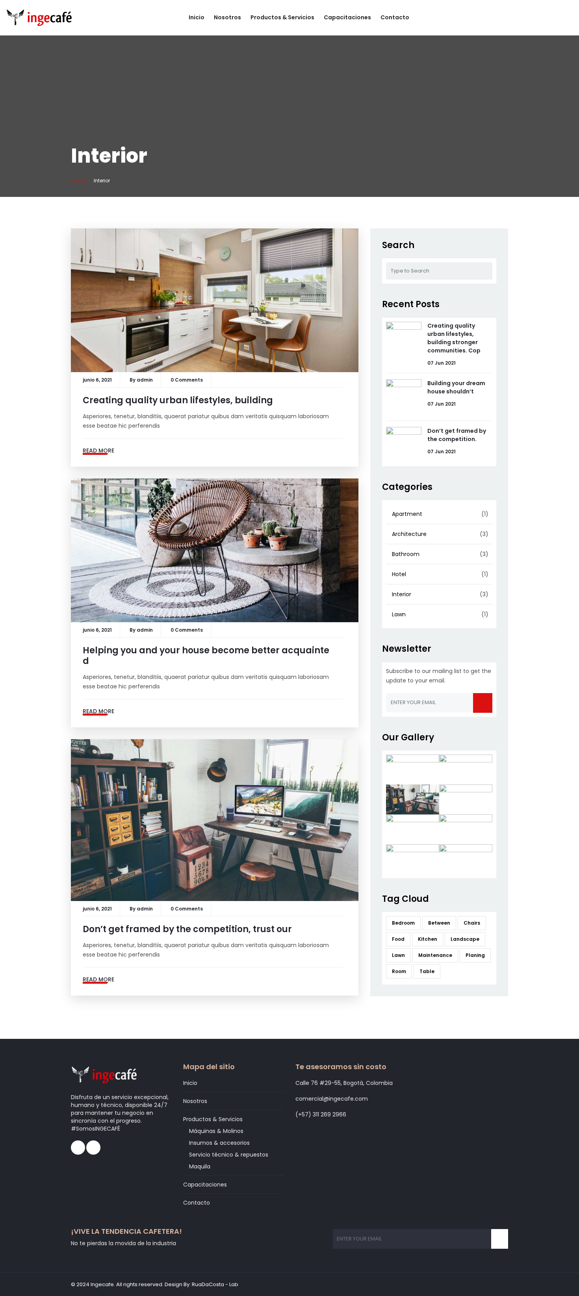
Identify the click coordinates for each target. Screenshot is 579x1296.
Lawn (399, 614)
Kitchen (427, 939)
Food (398, 939)
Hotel (399, 574)
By (133, 379)
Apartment (407, 514)
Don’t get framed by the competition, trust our (187, 929)
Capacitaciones (347, 17)
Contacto (394, 17)
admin (145, 379)
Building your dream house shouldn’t (456, 387)
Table (426, 971)
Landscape (465, 939)
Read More (98, 450)
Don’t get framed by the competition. (456, 435)
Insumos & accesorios (219, 1143)
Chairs (472, 923)
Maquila (199, 1166)
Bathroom (405, 554)
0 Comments (187, 379)
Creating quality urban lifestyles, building (178, 400)
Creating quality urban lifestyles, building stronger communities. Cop (454, 338)
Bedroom (403, 923)
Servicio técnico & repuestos (228, 1155)
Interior (401, 594)
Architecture (409, 534)
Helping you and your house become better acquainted (206, 655)
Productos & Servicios (282, 17)
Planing (475, 955)
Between (439, 923)
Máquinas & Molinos (216, 1131)
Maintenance (435, 955)
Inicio (196, 17)
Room (399, 971)
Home (78, 180)
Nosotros (227, 17)
